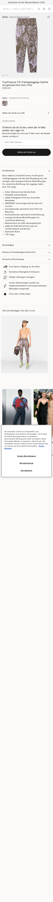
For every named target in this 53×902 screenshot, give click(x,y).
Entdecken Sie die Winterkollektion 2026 (26, 3)
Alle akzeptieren (26, 463)
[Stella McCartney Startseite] (18, 8)
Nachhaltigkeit (8, 245)
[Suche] (38, 8)
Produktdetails (8, 171)
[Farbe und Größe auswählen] (48, 17)
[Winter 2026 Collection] (16, 414)
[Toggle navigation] (49, 8)
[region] (26, 451)
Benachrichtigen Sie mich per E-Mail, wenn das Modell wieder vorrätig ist (26, 134)
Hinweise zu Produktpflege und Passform (19, 252)
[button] (26, 45)
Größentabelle (8, 121)
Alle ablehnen (26, 470)
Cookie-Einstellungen (26, 456)
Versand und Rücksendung (13, 259)
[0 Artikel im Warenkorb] (43, 9)
